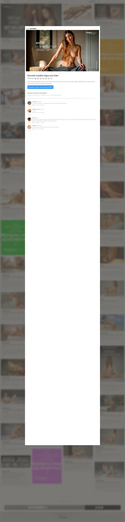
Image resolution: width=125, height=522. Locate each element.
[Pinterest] (46, 78)
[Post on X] (38, 78)
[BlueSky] (41, 78)
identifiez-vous (45, 95)
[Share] (35, 78)
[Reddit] (51, 78)
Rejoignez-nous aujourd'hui (33, 95)
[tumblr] (43, 78)
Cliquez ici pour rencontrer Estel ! (40, 87)
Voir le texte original (40, 112)
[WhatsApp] (48, 78)
